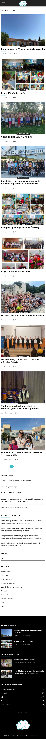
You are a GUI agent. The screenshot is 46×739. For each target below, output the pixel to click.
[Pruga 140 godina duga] (23, 74)
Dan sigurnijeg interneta (21, 523)
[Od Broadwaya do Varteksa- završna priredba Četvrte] (23, 341)
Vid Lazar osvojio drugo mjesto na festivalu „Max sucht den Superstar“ (20, 407)
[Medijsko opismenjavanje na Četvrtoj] (23, 209)
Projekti (23, 89)
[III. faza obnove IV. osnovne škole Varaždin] (23, 30)
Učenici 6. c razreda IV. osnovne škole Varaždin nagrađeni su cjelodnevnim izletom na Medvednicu (22, 500)
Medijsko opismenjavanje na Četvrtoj (20, 227)
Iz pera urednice (7, 579)
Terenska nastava (23, 177)
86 (29, 466)
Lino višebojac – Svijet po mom (12, 587)
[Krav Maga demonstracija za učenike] (6, 674)
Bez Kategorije (6, 571)
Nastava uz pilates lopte (24, 660)
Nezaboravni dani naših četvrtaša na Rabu (23, 315)
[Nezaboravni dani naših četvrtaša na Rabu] (23, 297)
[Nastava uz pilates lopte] (6, 663)
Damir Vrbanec (6, 528)
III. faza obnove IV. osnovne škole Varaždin (23, 49)
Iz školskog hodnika (23, 133)
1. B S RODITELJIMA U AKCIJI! (16, 137)
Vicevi (3, 603)
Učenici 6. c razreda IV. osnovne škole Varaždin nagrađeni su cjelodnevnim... (20, 182)
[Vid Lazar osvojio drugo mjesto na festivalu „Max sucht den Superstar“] (23, 387)
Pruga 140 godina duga (13, 93)
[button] (43, 3)
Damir (3, 543)
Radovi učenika (23, 402)
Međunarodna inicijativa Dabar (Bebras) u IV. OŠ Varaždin (21, 538)
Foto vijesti (5, 575)
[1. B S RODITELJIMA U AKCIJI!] (23, 118)
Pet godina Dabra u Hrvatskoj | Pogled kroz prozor (19, 535)
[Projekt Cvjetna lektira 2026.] (23, 253)
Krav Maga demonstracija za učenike (29, 671)
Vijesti (23, 45)
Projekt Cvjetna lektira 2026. (16, 271)
